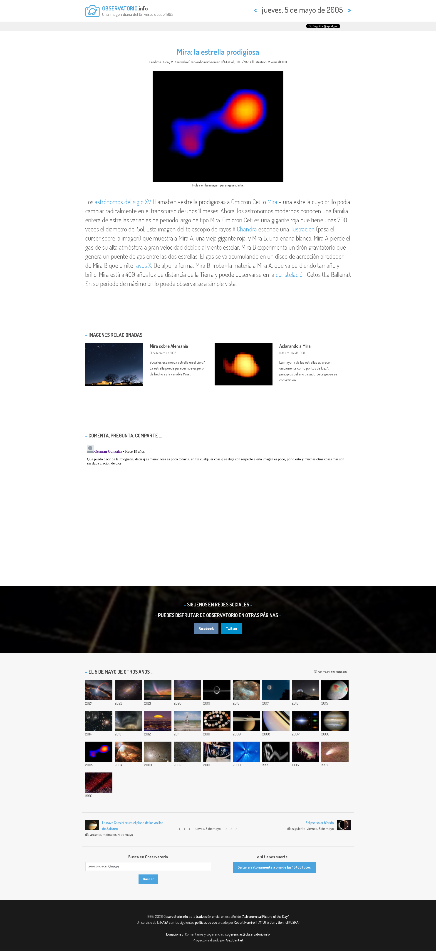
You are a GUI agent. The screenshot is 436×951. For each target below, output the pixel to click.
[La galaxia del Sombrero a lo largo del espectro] (305, 721)
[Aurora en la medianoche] (305, 752)
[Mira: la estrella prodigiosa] (98, 752)
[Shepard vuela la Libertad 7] (216, 752)
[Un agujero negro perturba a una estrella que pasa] (98, 690)
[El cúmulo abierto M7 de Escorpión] (187, 752)
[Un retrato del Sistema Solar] (276, 752)
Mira (272, 202)
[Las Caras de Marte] (216, 721)
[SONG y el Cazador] (305, 690)
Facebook (206, 628)
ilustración (302, 229)
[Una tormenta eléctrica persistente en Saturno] (276, 721)
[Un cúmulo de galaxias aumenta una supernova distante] (98, 721)
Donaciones (174, 934)
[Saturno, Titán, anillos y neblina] (216, 690)
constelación (291, 274)
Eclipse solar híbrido (320, 822)
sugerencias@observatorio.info (247, 934)
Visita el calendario (332, 672)
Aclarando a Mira (295, 346)
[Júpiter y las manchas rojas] (335, 721)
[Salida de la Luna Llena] (157, 721)
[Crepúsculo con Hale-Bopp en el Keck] (335, 752)
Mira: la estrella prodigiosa (218, 52)
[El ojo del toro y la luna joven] (276, 690)
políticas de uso (206, 922)
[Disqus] (218, 500)
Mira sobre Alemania (169, 346)
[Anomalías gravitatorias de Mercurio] (335, 690)
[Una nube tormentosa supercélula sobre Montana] (128, 721)
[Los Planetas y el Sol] (246, 752)
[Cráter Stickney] (246, 690)
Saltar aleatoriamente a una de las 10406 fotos (274, 867)
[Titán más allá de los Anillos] (246, 721)
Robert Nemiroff (245, 922)
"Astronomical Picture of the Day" (265, 916)
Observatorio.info (176, 916)
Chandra (247, 229)
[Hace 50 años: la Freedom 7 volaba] (187, 721)
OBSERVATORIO (120, 8)
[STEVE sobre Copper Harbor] (157, 690)
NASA (164, 922)
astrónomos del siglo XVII (124, 202)
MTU (262, 922)
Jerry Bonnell (279, 922)
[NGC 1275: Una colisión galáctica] (157, 752)
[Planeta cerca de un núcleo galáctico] (98, 782)
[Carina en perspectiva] (187, 690)
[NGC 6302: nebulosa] (128, 752)
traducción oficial (208, 916)
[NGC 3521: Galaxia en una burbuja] (128, 690)
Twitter (231, 628)
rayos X (142, 265)
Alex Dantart (234, 940)
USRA (294, 922)
